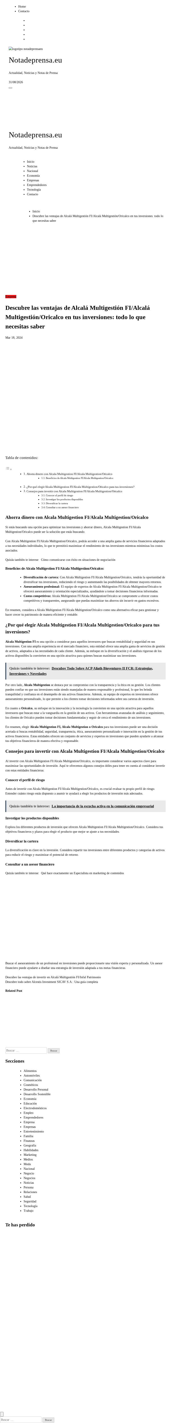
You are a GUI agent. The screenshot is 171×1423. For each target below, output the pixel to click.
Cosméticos (31, 1085)
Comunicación (33, 1080)
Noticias (32, 166)
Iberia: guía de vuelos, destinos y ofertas (12, 1013)
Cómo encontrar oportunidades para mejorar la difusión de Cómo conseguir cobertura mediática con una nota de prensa (16, 1391)
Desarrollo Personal (36, 1089)
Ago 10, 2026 (10, 1026)
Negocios (29, 1178)
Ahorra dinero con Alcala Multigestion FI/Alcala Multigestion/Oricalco (69, 474)
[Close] (2, 1414)
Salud (27, 1196)
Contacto (23, 11)
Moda (27, 1164)
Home (22, 6)
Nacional (32, 171)
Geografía (30, 1145)
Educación (30, 1103)
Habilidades (31, 1150)
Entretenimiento (34, 1131)
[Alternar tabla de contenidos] (8, 469)
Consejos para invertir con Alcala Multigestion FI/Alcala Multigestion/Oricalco (74, 491)
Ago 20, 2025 (55, 1008)
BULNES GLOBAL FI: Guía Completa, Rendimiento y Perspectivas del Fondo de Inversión (35, 1022)
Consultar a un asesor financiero (62, 507)
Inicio (30, 161)
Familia (28, 1136)
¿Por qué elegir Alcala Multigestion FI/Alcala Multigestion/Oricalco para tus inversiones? (80, 486)
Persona (28, 1187)
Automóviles (32, 1075)
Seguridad (30, 1201)
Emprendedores (37, 185)
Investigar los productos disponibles (64, 499)
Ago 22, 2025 (33, 1045)
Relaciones (30, 1192)
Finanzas (29, 1140)
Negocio (29, 1173)
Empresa (10, 296)
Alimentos (30, 1071)
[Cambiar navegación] (10, 88)
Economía (33, 175)
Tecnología (34, 189)
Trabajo (28, 1210)
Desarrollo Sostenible (37, 1094)
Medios (28, 1159)
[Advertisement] (85, 261)
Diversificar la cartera (57, 503)
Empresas (33, 180)
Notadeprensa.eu (35, 60)
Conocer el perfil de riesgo (59, 495)
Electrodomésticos (35, 1108)
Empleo (28, 1113)
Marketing (30, 1154)
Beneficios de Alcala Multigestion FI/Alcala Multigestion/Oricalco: (80, 478)
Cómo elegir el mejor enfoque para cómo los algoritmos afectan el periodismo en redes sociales (15, 1345)
